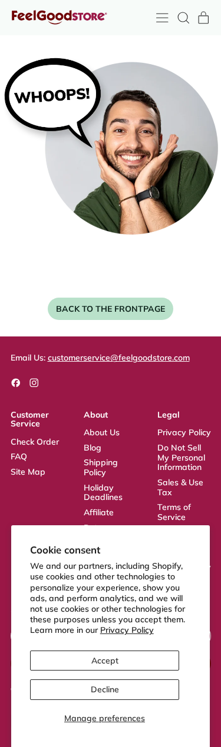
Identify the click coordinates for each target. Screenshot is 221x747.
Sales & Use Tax (180, 487)
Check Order (35, 441)
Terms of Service (174, 512)
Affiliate (99, 512)
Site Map (28, 471)
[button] (183, 18)
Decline (105, 689)
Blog (92, 447)
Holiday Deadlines (103, 492)
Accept (104, 660)
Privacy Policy (127, 630)
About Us (102, 432)
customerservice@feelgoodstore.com (119, 357)
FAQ (19, 456)
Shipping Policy (101, 467)
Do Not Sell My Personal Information (181, 457)
